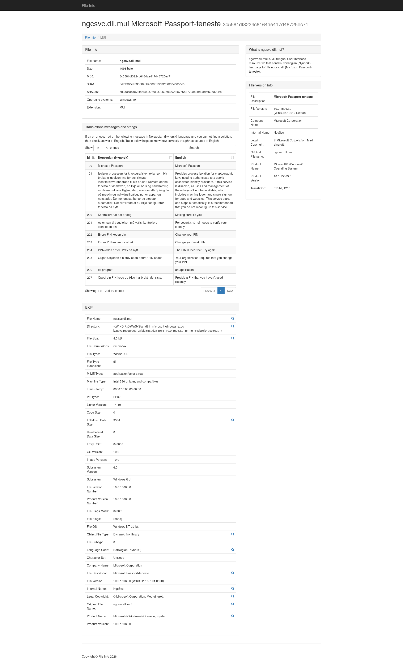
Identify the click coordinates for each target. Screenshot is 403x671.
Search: (194, 147)
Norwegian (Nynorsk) (113, 157)
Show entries (102, 147)
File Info (88, 5)
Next (230, 291)
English (180, 157)
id (88, 157)
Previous (209, 291)
